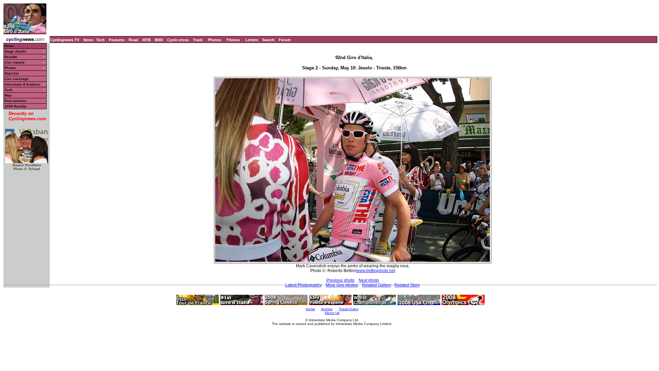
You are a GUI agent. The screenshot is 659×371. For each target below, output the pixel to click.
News (88, 40)
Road (133, 40)
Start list (11, 73)
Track (198, 40)
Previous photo (340, 280)
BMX (159, 40)
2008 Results (15, 106)
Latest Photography (303, 285)
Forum (285, 40)
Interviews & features (22, 84)
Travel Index (348, 309)
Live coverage (16, 79)
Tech (100, 40)
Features (117, 40)
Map (7, 95)
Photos (214, 40)
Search (268, 40)
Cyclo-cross (178, 40)
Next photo (369, 280)
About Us (332, 313)
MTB (146, 40)
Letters (251, 40)
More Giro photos (342, 285)
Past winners (15, 101)
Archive (327, 309)
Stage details (15, 51)
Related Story (407, 285)
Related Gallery (376, 285)
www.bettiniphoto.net (375, 270)
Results (10, 57)
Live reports (14, 62)
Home (9, 46)
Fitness (233, 40)
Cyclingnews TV (64, 40)
